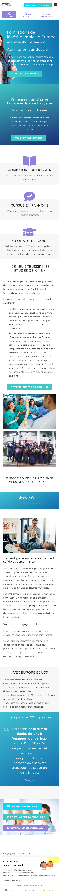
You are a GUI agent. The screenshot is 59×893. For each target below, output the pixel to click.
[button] (55, 4)
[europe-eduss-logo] (7, 4)
